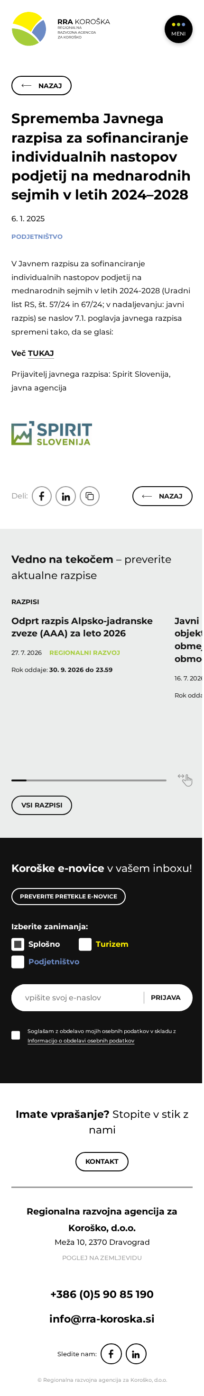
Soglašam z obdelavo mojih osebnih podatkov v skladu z (102, 1036)
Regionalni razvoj (84, 652)
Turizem (112, 944)
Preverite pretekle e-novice (68, 896)
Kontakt (102, 1161)
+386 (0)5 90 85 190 (102, 1294)
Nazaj (50, 86)
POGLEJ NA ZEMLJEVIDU (102, 1257)
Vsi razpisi (42, 805)
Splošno (44, 944)
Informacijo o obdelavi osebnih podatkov (81, 1040)
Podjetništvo (37, 236)
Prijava (166, 997)
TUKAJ (41, 353)
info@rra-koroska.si (102, 1318)
